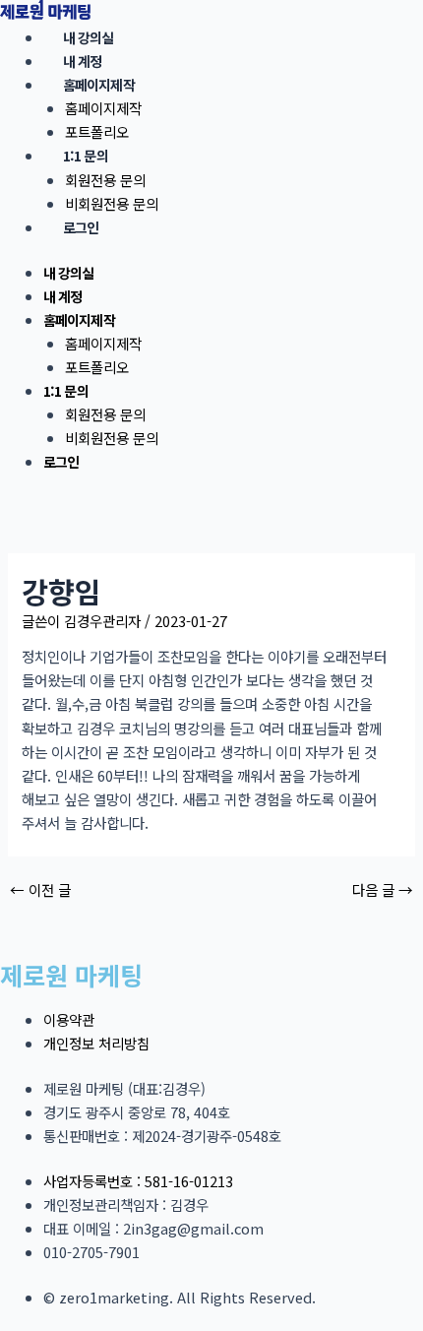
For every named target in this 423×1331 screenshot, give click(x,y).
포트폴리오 (97, 131)
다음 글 (382, 890)
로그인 (80, 227)
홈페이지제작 (99, 85)
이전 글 (40, 890)
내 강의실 (88, 37)
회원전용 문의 (105, 179)
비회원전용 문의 (111, 203)
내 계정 (82, 61)
